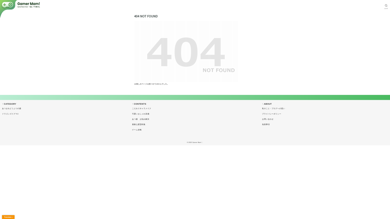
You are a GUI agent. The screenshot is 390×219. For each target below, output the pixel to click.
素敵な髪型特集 (138, 124)
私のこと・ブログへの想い (273, 108)
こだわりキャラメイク (141, 108)
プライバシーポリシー (271, 114)
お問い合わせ (268, 119)
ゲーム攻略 (137, 130)
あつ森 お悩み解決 (140, 119)
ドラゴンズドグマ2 (10, 114)
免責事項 (266, 124)
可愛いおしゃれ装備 (140, 114)
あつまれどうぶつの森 (11, 108)
